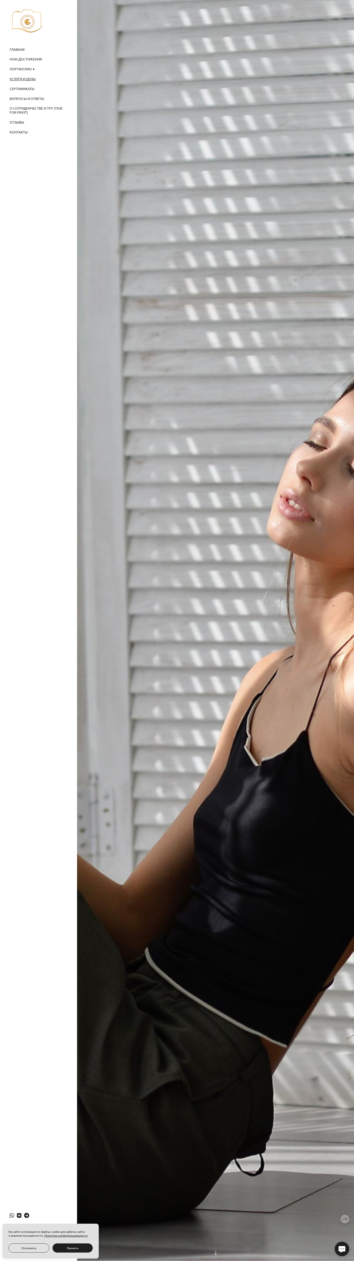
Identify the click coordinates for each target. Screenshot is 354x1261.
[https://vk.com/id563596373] (19, 1215)
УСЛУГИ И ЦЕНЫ (23, 79)
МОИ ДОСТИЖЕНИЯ (26, 59)
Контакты (19, 132)
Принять (72, 1248)
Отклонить (28, 1248)
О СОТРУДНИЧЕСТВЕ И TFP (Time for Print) (36, 110)
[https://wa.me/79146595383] (12, 1215)
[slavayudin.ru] (26, 21)
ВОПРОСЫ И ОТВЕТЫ (27, 98)
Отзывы (17, 122)
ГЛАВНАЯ (17, 49)
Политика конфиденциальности (66, 1235)
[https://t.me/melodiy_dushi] (26, 1215)
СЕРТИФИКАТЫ (22, 88)
